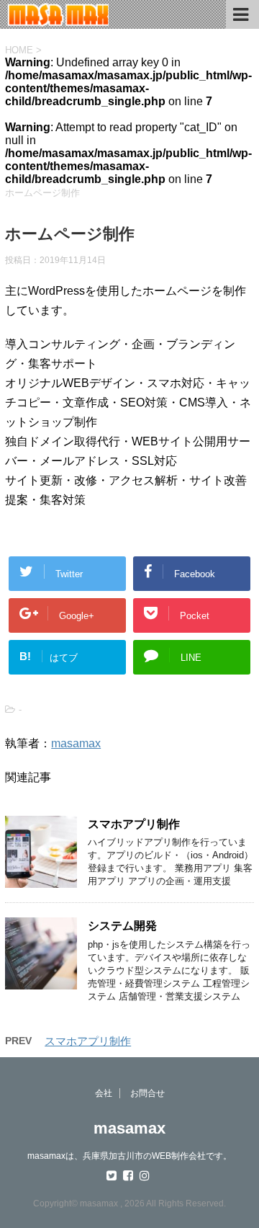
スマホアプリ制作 (134, 824)
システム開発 (122, 926)
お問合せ (147, 1093)
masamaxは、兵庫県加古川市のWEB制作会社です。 (129, 1156)
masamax (76, 743)
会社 (103, 1093)
